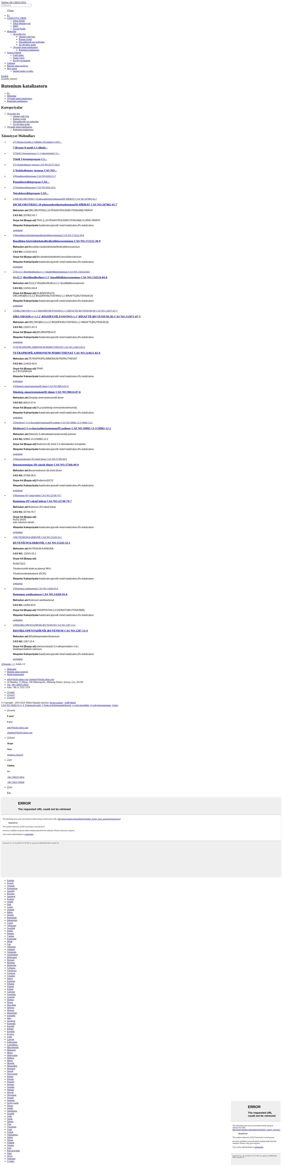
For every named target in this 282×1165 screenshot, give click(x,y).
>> (14, 664)
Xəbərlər (11, 63)
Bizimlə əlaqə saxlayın (17, 66)
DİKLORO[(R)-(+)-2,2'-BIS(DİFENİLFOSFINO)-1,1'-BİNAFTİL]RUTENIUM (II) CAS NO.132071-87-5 (77, 316)
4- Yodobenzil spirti (32, 705)
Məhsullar (11, 31)
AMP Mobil (70, 702)
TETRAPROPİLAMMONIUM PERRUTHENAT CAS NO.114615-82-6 (56, 352)
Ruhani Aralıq (25, 39)
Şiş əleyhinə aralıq (27, 44)
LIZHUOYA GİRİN (16, 18)
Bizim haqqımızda (15, 674)
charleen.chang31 (15, 755)
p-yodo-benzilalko (80, 705)
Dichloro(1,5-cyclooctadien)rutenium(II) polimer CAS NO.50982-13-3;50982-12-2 (62, 428)
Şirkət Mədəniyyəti (22, 23)
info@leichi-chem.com (17, 679)
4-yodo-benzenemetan (100, 705)
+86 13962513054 (15, 777)
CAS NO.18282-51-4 (11, 705)
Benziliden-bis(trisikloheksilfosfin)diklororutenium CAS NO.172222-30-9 (56, 241)
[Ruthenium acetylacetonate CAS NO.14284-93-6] (35, 588)
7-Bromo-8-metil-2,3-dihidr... (30, 147)
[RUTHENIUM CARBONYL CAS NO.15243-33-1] (37, 537)
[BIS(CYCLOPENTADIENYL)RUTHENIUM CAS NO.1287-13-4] (44, 625)
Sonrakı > (8, 664)
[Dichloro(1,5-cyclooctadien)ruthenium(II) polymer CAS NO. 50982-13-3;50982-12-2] (53, 422)
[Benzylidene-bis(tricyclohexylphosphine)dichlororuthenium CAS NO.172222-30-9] (48, 235)
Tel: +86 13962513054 (17, 684)
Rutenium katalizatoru (29, 50)
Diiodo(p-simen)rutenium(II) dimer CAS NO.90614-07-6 (47, 392)
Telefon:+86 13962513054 (13, 2)
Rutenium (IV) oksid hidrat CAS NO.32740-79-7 (42, 501)
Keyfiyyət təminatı (21, 60)
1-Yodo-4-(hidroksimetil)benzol (56, 705)
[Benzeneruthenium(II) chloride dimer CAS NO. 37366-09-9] (40, 459)
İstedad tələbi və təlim (23, 71)
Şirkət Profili (19, 21)
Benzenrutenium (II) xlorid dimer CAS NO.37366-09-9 (46, 464)
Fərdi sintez (18, 55)
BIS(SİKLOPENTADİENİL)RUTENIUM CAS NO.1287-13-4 (50, 630)
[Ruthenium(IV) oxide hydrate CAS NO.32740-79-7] (37, 495)
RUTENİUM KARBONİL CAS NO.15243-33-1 (41, 542)
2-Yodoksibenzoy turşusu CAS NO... (35, 170)
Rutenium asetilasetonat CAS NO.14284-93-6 (40, 594)
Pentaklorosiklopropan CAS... (31, 181)
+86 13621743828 (15, 782)
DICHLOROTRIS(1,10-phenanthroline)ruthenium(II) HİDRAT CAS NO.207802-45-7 (65, 204)
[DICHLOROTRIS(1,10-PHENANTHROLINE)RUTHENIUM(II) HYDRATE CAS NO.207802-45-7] (55, 199)
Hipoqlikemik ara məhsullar (32, 42)
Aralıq (115, 705)
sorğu (15, 230)
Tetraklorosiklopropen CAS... (31, 193)
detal (20, 230)
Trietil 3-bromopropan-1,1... (30, 159)
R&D (15, 26)
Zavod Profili (19, 29)
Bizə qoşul (12, 68)
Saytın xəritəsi (56, 702)
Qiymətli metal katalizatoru (25, 47)
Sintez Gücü (18, 58)
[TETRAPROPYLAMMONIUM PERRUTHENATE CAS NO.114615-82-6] (49, 347)
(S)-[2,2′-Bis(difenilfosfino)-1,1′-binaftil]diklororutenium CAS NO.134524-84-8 (60, 277)
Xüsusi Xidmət (14, 52)
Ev (8, 15)
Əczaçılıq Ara (19, 34)
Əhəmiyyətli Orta (27, 36)
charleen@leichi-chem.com (41, 679)
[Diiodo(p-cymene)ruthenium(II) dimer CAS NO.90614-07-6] (40, 386)
